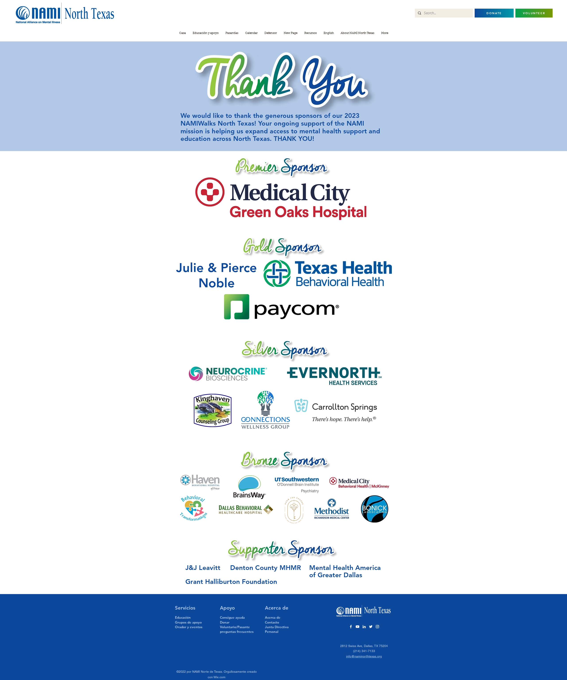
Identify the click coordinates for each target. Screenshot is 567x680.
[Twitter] (371, 626)
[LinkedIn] (364, 626)
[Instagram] (377, 626)
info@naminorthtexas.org (364, 656)
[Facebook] (351, 626)
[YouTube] (357, 626)
